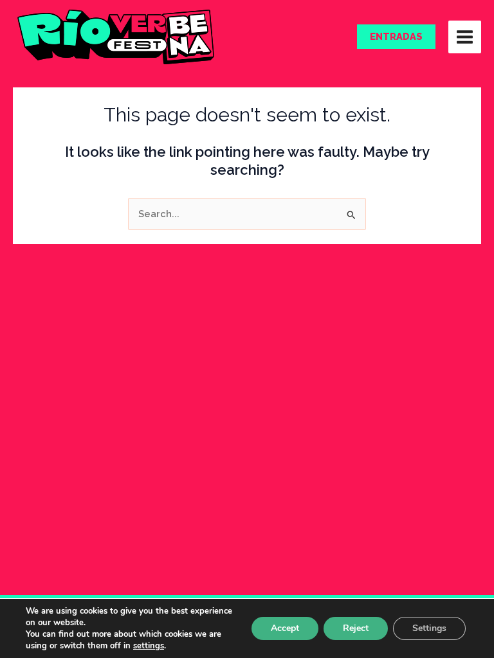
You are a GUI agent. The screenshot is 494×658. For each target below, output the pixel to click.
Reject (356, 628)
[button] (396, 36)
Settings (429, 628)
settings (148, 646)
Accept (285, 628)
